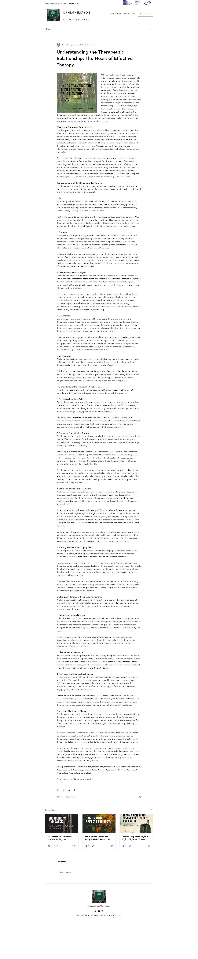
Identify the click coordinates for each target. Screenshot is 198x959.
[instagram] (102, 911)
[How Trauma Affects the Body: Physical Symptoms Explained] (99, 823)
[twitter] (99, 911)
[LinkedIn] (95, 911)
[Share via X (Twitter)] (63, 790)
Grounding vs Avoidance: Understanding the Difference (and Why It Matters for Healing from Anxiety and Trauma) (60, 838)
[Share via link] (74, 790)
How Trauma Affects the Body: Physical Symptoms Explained (97, 838)
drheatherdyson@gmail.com (55, 4)
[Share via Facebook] (58, 790)
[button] (150, 29)
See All (150, 810)
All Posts (48, 29)
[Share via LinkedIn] (69, 790)
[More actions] (140, 44)
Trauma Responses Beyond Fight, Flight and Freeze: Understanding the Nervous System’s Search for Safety (135, 838)
